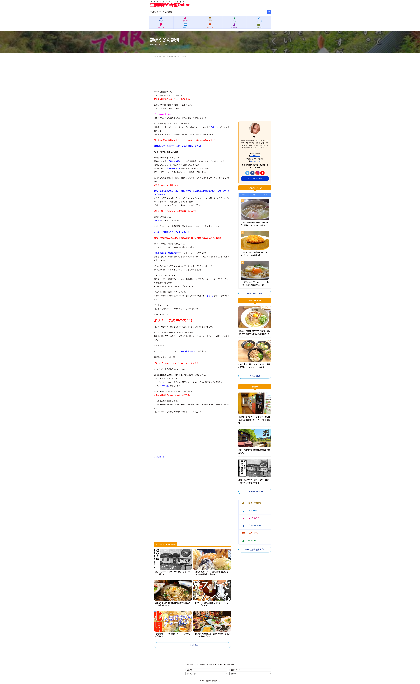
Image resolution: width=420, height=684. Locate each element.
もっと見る (256, 376)
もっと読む (194, 645)
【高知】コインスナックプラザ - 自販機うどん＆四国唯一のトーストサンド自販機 (254, 420)
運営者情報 (190, 664)
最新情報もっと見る (256, 491)
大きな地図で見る (160, 457)
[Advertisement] (192, 74)
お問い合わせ (201, 664)
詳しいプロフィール (255, 178)
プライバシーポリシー (215, 664)
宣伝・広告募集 (229, 664)
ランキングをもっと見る (253, 293)
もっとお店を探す (253, 549)
